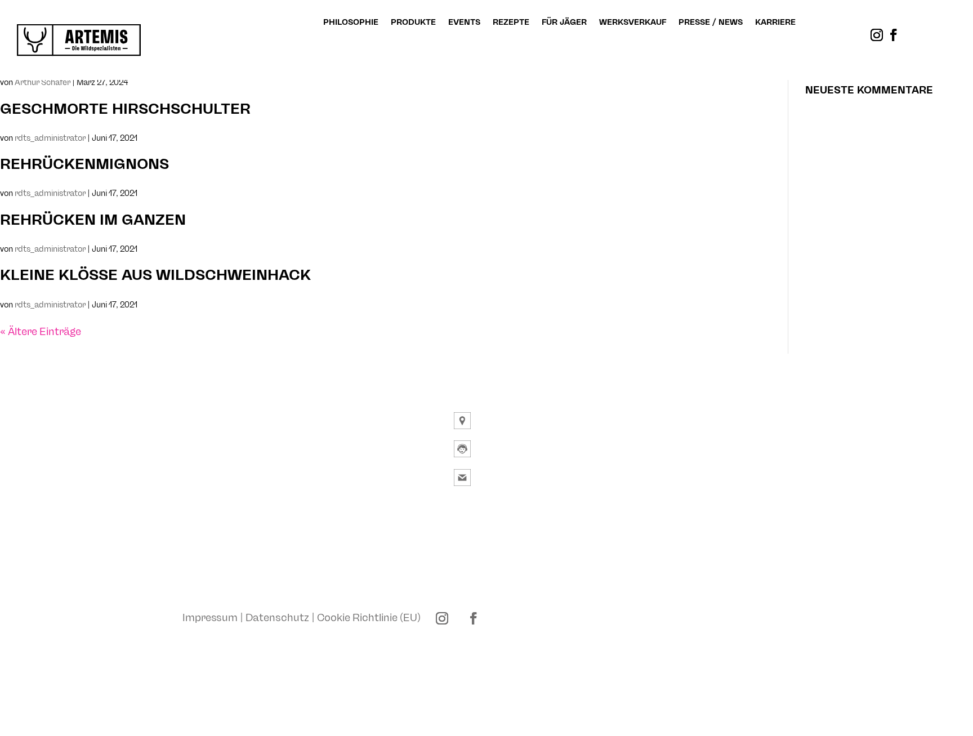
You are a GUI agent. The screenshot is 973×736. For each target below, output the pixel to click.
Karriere (775, 22)
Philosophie (350, 22)
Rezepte (511, 22)
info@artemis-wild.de (526, 478)
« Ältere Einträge (40, 332)
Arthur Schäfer (42, 83)
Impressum (210, 617)
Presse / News (711, 22)
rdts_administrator (50, 138)
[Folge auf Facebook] (893, 35)
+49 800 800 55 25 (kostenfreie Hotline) (570, 449)
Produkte (413, 22)
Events (464, 22)
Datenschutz (277, 617)
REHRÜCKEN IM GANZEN (93, 220)
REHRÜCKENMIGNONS (84, 164)
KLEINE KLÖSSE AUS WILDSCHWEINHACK (155, 275)
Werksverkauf (632, 22)
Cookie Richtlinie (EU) (369, 617)
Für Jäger (564, 22)
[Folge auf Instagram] (876, 35)
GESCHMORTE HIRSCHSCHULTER (125, 109)
